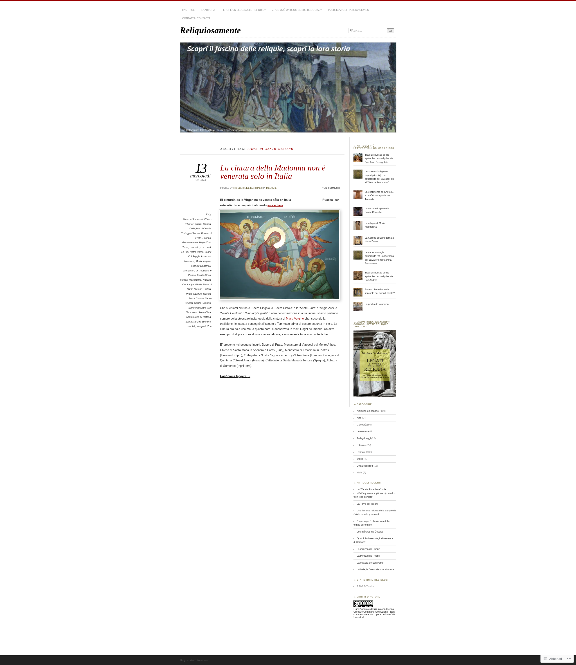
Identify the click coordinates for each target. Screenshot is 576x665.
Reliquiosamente (210, 30)
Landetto (194, 247)
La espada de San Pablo (370, 562)
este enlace (275, 205)
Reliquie (271, 187)
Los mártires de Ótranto (370, 531)
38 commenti (332, 187)
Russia (207, 293)
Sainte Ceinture (202, 303)
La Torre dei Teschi (367, 503)
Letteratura (363, 431)
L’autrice (188, 10)
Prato (189, 293)
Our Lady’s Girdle (192, 284)
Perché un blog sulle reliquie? (244, 10)
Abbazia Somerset (193, 219)
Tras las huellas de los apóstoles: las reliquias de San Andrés (379, 276)
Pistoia (207, 289)
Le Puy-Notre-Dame (192, 252)
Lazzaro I (205, 247)
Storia (360, 458)
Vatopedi (201, 326)
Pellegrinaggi (364, 438)
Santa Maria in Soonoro (198, 321)
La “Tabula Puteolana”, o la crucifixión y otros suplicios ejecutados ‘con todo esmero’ (374, 493)
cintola (198, 224)
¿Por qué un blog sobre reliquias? (297, 10)
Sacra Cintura (196, 298)
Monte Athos (204, 275)
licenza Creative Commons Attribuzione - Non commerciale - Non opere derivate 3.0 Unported (374, 613)
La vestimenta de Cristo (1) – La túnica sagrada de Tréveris (379, 195)
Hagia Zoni (205, 242)
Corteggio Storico (190, 233)
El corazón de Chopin (368, 549)
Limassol (206, 256)
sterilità (191, 326)
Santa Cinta (204, 312)
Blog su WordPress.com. (195, 660)
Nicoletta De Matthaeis (248, 187)
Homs (185, 247)
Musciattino (195, 279)
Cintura (207, 224)
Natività (207, 279)
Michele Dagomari (201, 265)
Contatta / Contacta (196, 18)
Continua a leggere (235, 376)
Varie (359, 472)
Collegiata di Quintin (200, 228)
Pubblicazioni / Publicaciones (348, 10)
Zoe (209, 326)
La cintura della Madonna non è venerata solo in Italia (272, 171)
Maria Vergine (203, 261)
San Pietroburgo (197, 307)
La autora (208, 10)
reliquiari (361, 445)
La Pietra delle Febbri (368, 555)
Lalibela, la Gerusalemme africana (375, 569)
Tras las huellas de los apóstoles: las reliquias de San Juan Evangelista (379, 158)
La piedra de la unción (377, 304)
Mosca (184, 279)
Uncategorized (365, 465)
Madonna (189, 261)
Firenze (206, 238)
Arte (359, 417)
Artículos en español (368, 411)
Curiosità (362, 424)
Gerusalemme (190, 242)
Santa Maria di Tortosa (198, 317)
